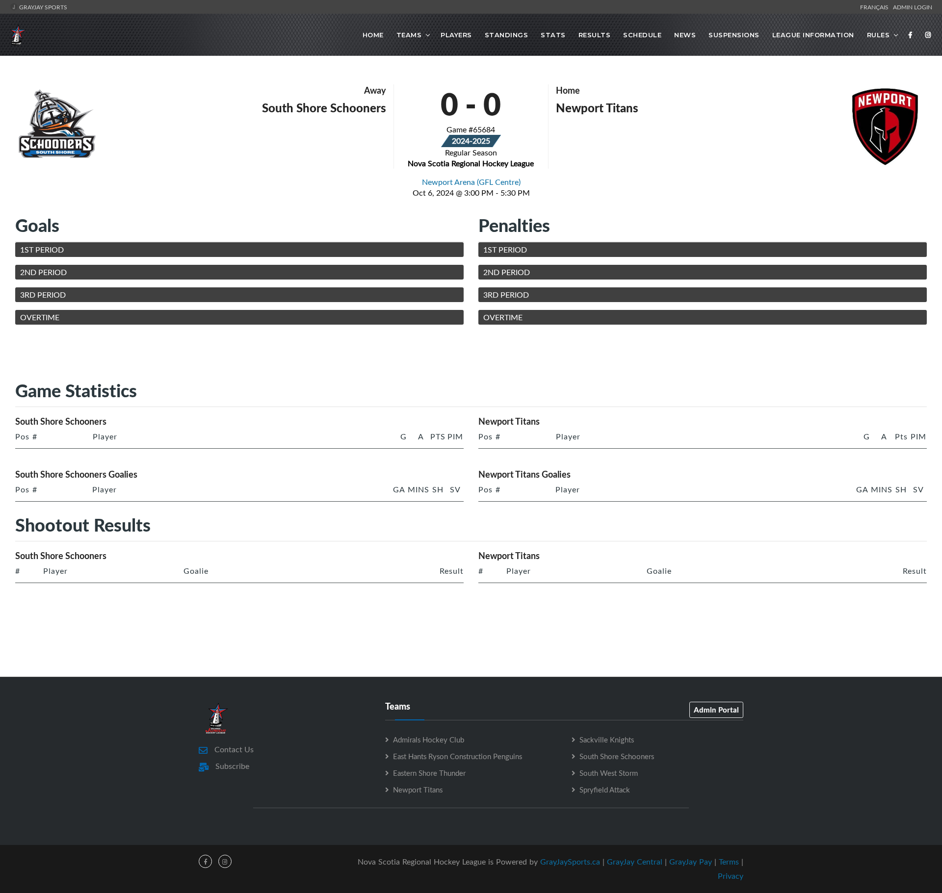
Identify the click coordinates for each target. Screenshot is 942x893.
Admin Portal (716, 709)
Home (373, 35)
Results (594, 35)
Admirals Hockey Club (428, 739)
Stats (553, 35)
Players (456, 35)
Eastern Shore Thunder (429, 773)
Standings (506, 35)
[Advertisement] (471, 354)
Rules (878, 35)
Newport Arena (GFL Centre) (471, 182)
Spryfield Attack (604, 789)
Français (875, 7)
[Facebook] (910, 35)
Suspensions (733, 35)
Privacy (730, 875)
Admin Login (912, 7)
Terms (729, 861)
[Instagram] (928, 35)
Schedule (642, 35)
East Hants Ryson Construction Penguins (457, 756)
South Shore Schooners (616, 756)
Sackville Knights (606, 739)
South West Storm (608, 773)
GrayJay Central (634, 861)
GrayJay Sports (42, 7)
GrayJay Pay (690, 861)
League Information (813, 35)
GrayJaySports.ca (570, 861)
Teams (409, 35)
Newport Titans (418, 789)
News (685, 35)
